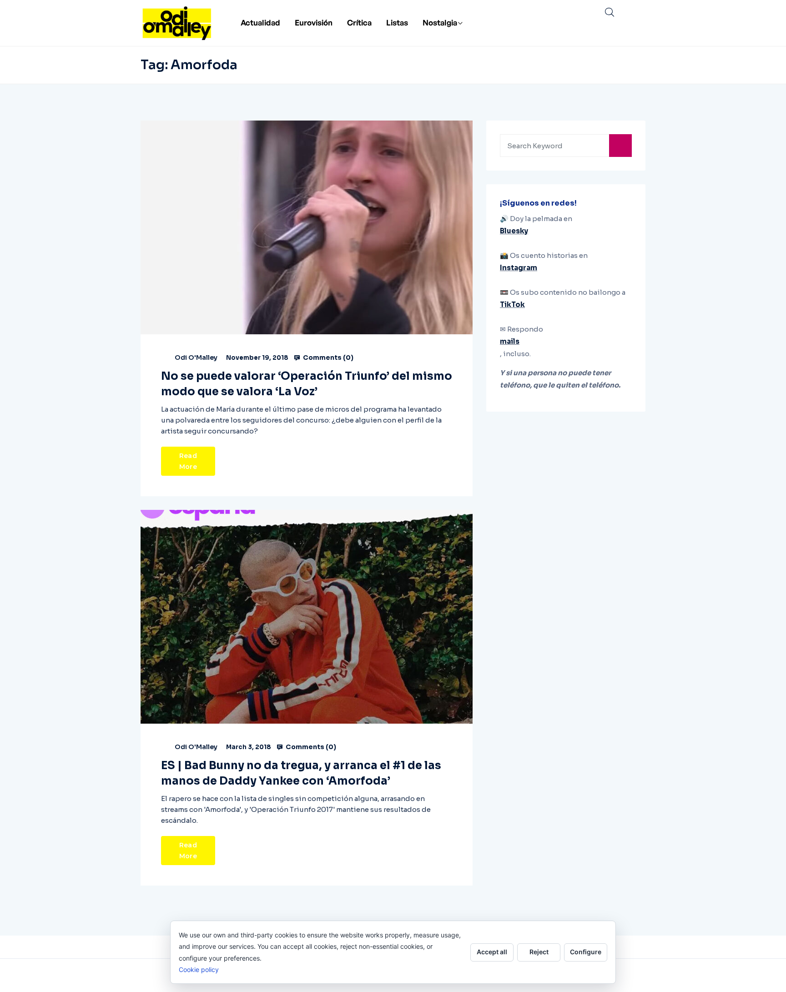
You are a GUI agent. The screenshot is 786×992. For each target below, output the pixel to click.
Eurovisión (314, 22)
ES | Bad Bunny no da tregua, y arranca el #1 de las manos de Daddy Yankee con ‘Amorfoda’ (301, 773)
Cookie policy (199, 969)
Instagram (518, 267)
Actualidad (260, 22)
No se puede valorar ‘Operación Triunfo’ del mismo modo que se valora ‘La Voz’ (306, 383)
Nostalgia (440, 22)
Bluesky (514, 231)
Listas (397, 22)
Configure (585, 952)
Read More (188, 461)
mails (509, 341)
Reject (539, 952)
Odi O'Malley (196, 357)
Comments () (327, 357)
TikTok (512, 304)
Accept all (492, 952)
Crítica (359, 22)
